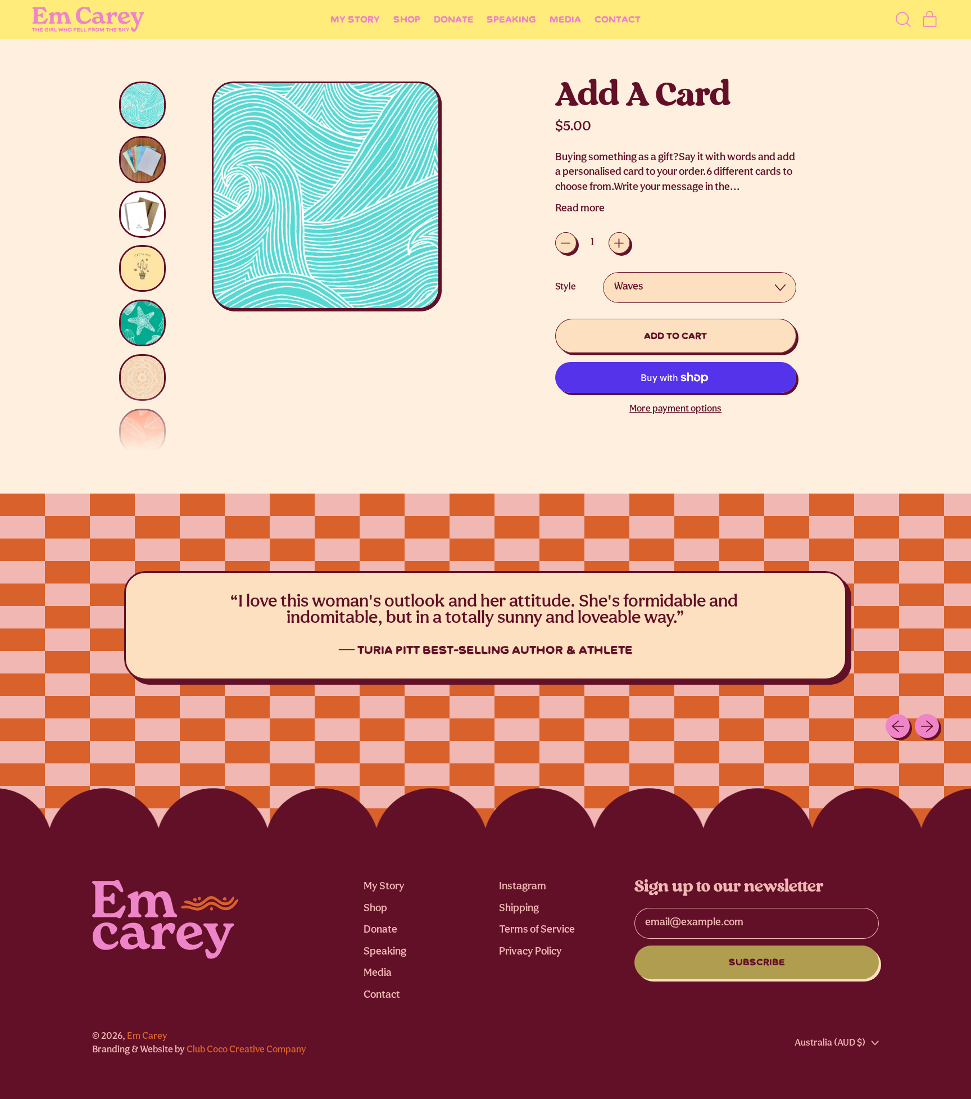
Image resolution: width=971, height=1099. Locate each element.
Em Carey (147, 1036)
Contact (618, 19)
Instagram (522, 886)
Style (565, 287)
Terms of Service (537, 930)
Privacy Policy (530, 952)
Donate (454, 19)
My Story (355, 19)
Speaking (511, 19)
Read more (580, 208)
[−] (566, 243)
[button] (902, 19)
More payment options (675, 409)
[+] (619, 243)
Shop (406, 19)
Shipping (519, 908)
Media (565, 19)
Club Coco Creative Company (246, 1050)
